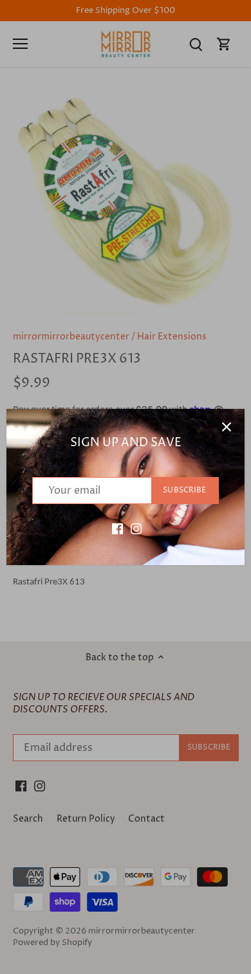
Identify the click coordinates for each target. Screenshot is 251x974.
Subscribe (184, 490)
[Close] (226, 427)
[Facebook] (117, 528)
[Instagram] (136, 528)
